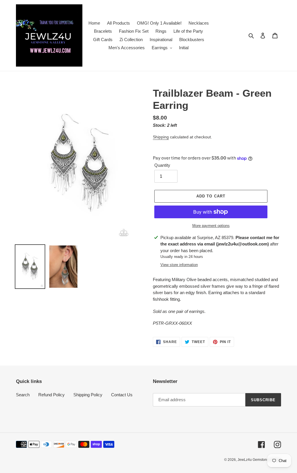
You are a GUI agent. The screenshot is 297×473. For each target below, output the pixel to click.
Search (23, 394)
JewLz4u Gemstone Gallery (259, 460)
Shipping (161, 137)
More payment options (211, 225)
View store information (179, 265)
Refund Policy (51, 394)
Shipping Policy (87, 394)
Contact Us (122, 394)
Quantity (162, 165)
